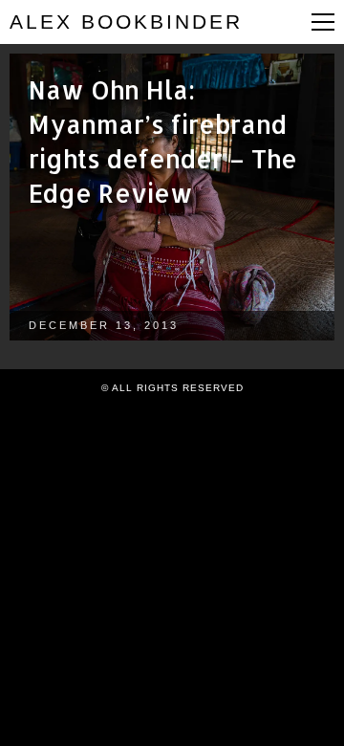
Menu (323, 22)
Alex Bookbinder (126, 22)
